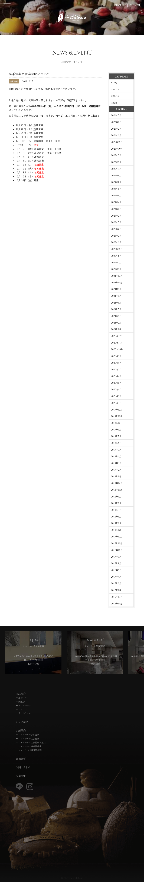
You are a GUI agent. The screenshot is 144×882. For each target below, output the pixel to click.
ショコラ (22, 709)
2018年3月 (116, 516)
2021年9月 (116, 289)
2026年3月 (116, 121)
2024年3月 (116, 208)
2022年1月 (116, 269)
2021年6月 (116, 302)
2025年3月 (116, 162)
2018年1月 (116, 529)
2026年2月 (116, 128)
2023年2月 (116, 235)
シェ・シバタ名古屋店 (28, 738)
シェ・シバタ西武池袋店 (29, 746)
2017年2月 (116, 583)
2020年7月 (116, 369)
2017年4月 (116, 576)
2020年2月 (116, 396)
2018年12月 (116, 483)
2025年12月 (117, 141)
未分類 (114, 102)
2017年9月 (116, 556)
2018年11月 (116, 489)
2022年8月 (116, 255)
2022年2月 (116, 262)
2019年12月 (116, 409)
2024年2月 (116, 215)
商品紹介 (21, 693)
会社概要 (21, 758)
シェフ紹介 (22, 721)
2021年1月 (116, 329)
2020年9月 (116, 356)
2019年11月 (116, 416)
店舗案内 (21, 730)
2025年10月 (117, 148)
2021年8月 (116, 295)
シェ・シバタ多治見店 (28, 734)
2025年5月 (116, 155)
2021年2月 (116, 322)
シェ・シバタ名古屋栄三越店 (32, 742)
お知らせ (14, 81)
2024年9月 (116, 175)
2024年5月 (116, 195)
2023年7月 (116, 222)
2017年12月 (116, 536)
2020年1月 (116, 402)
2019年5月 (116, 449)
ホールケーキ (24, 713)
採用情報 (21, 776)
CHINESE (134, 5)
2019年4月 (116, 456)
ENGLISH (120, 5)
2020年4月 (116, 389)
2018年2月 (116, 523)
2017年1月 (116, 590)
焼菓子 (21, 701)
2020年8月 (116, 362)
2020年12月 (117, 335)
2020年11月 (117, 342)
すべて (114, 82)
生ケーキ (22, 697)
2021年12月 (116, 275)
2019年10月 (117, 422)
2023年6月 (116, 228)
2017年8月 (116, 563)
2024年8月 (116, 182)
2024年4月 (116, 202)
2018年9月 (116, 496)
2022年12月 (117, 248)
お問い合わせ (23, 767)
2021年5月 (116, 309)
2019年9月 (116, 429)
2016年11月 (116, 603)
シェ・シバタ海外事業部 (29, 750)
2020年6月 (116, 376)
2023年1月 (116, 242)
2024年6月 (116, 188)
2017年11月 (116, 543)
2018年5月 (116, 509)
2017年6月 (116, 569)
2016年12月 (116, 596)
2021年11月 (116, 282)
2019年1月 (116, 476)
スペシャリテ (24, 705)
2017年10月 (117, 549)
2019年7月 (116, 436)
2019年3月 (116, 463)
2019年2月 (116, 469)
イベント (115, 89)
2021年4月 (116, 315)
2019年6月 (116, 442)
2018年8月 (116, 503)
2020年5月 (116, 382)
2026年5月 (116, 115)
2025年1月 (116, 168)
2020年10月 (117, 349)
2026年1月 (116, 135)
